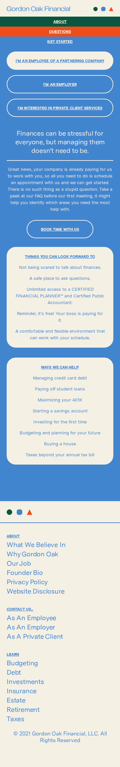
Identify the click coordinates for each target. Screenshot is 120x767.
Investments (25, 682)
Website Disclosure (35, 591)
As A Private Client (35, 636)
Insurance (22, 691)
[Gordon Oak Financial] (38, 9)
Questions (60, 31)
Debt (14, 672)
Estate (16, 700)
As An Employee (31, 618)
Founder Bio (25, 573)
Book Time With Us (60, 229)
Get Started (60, 41)
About (60, 21)
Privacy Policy (27, 582)
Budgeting (22, 663)
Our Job (19, 563)
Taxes (15, 719)
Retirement (23, 709)
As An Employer (31, 627)
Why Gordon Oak (32, 554)
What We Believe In (36, 545)
